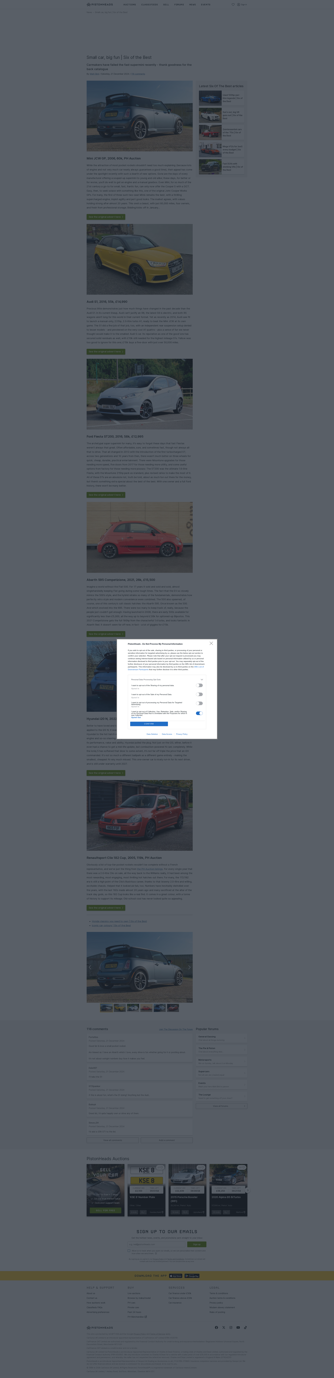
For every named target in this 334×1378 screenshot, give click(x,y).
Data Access (167, 734)
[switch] (199, 685)
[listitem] (167, 679)
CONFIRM (149, 724)
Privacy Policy (181, 734)
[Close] (212, 644)
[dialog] (167, 689)
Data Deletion (152, 734)
